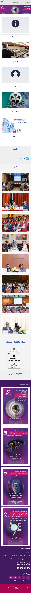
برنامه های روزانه (15, 62)
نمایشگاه (15, 136)
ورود (21, 2)
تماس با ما (15, 2)
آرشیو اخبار (21, 158)
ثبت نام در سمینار (15, 87)
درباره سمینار (15, 37)
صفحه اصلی (27, 2)
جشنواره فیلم (15, 112)
